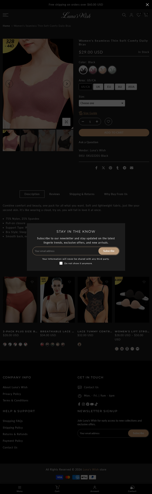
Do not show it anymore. (78, 263)
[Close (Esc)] (147, 4)
